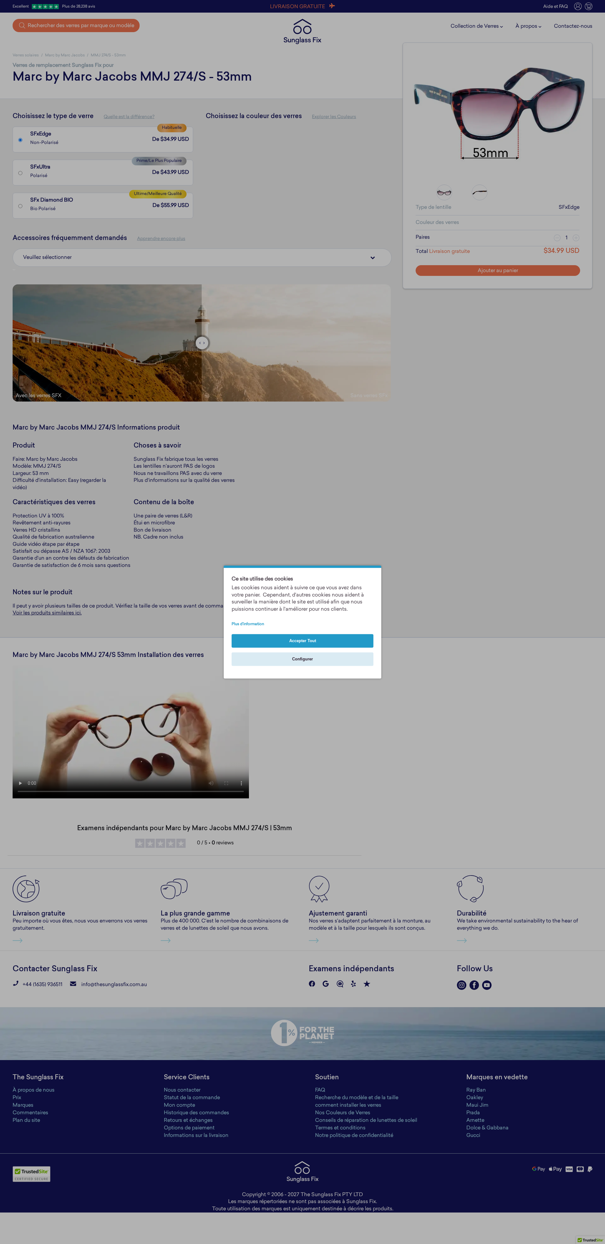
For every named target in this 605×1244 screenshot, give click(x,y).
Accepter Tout (302, 641)
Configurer (302, 659)
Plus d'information (248, 624)
